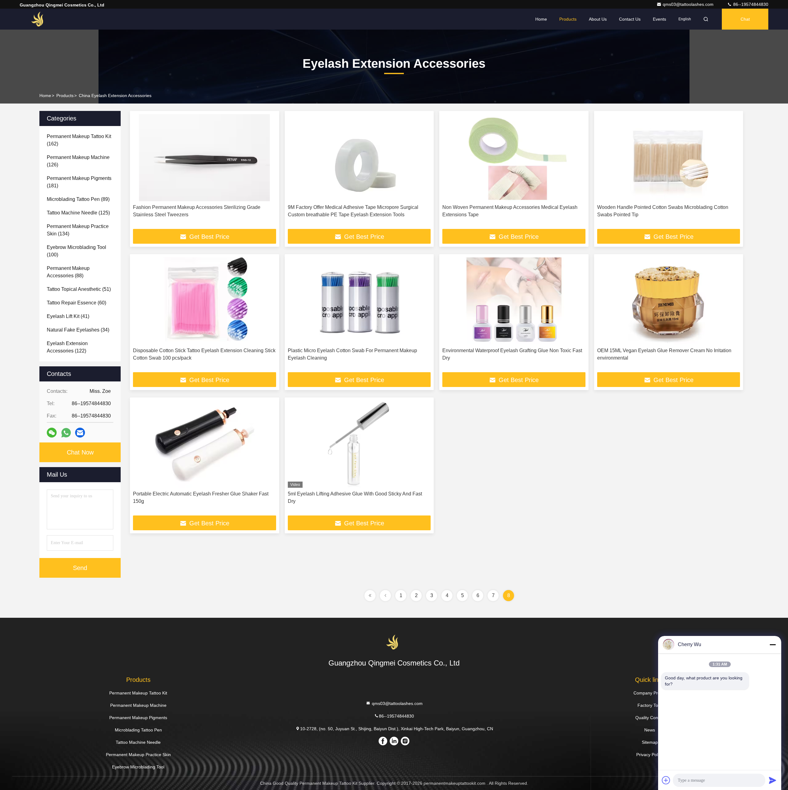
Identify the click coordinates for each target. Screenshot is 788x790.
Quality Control (649, 717)
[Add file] (666, 780)
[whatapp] (66, 432)
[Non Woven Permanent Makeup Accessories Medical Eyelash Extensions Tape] (513, 157)
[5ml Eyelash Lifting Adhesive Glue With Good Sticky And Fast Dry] (359, 444)
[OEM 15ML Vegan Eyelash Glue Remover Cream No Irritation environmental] (668, 300)
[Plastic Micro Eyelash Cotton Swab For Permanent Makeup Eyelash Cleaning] (359, 300)
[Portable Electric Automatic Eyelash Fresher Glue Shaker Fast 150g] (204, 444)
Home (541, 19)
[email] (80, 433)
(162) (79, 140)
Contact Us (630, 19)
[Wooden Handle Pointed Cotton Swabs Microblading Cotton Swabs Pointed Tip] (668, 157)
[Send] (773, 780)
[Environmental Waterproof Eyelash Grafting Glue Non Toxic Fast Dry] (513, 300)
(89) (78, 199)
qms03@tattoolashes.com (689, 4)
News (649, 729)
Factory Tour (649, 705)
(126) (78, 161)
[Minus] (772, 644)
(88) (68, 272)
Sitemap (650, 742)
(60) (76, 302)
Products (568, 19)
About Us (598, 19)
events (659, 19)
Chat (745, 19)
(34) (78, 329)
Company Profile (649, 692)
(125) (78, 212)
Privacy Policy (649, 754)
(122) (67, 347)
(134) (78, 230)
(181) (79, 182)
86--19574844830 (750, 4)
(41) (68, 316)
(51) (79, 289)
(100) (76, 251)
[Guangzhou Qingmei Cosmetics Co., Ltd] (39, 19)
